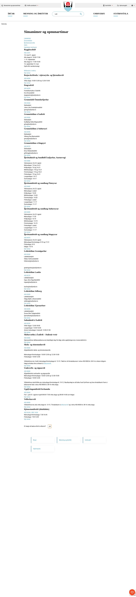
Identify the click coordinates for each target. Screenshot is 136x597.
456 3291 (27, 53)
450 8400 (27, 338)
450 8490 (27, 212)
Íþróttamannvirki (29, 43)
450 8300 (27, 117)
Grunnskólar (28, 41)
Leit (56, 14)
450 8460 (27, 186)
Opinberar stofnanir (30, 47)
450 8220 (27, 323)
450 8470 (27, 238)
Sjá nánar (27, 73)
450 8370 (27, 146)
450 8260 (27, 254)
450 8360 (27, 103)
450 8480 (27, 161)
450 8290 (27, 309)
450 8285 (27, 294)
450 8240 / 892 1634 (31, 412)
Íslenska (4, 24)
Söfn (25, 45)
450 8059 (27, 88)
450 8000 (27, 78)
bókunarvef (47, 363)
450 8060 (27, 392)
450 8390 (27, 132)
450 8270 (27, 275)
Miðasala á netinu (30, 71)
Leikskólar (27, 38)
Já (50, 426)
